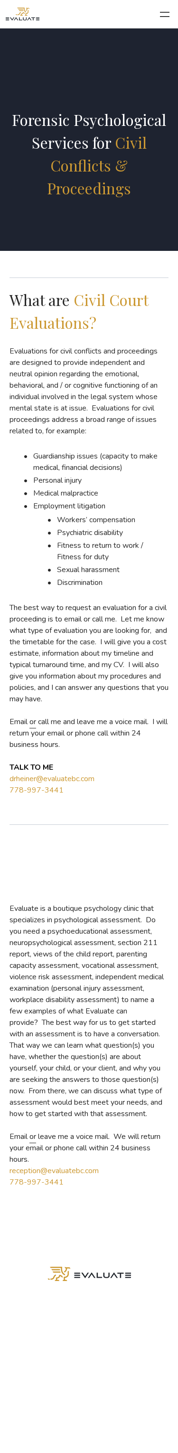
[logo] (22, 14)
